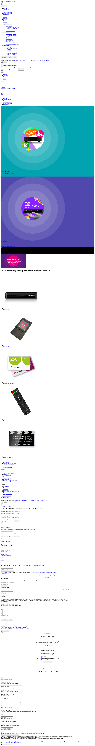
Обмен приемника (7, 12)
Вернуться (48, 633)
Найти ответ (47, 645)
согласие (7, 572)
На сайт (3, 544)
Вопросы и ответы (10, 54)
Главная (5, 8)
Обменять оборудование (12, 35)
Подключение (7, 24)
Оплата (5, 10)
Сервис (5, 20)
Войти (3, 87)
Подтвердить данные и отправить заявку (9, 734)
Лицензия (8, 49)
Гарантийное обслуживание (12, 42)
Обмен (5, 22)
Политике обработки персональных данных (11, 742)
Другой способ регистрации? (7, 570)
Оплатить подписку (11, 34)
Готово (2, 560)
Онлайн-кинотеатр (7, 13)
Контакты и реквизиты (11, 48)
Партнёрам (6, 14)
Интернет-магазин (10, 29)
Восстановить (4, 551)
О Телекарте (6, 45)
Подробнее (3, 175)
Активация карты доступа (12, 27)
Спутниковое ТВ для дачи (12, 44)
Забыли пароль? (4, 542)
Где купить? (9, 26)
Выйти (2, 94)
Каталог (5, 17)
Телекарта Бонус (10, 40)
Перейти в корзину (15, 517)
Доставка (5, 18)
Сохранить (3, 596)
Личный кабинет (7, 9)
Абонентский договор (11, 28)
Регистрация (7, 541)
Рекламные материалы (11, 53)
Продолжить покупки (5, 517)
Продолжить (3, 573)
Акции (7, 36)
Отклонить (9, 744)
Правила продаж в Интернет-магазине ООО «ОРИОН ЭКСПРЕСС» (10, 511)
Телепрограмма (9, 37)
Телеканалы (9, 39)
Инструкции (9, 41)
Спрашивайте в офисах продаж (8, 246)
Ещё (2, 81)
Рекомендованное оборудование (13, 52)
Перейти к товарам (5, 253)
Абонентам (6, 32)
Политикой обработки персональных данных (45, 572)
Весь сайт (3, 6)
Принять (3, 744)
